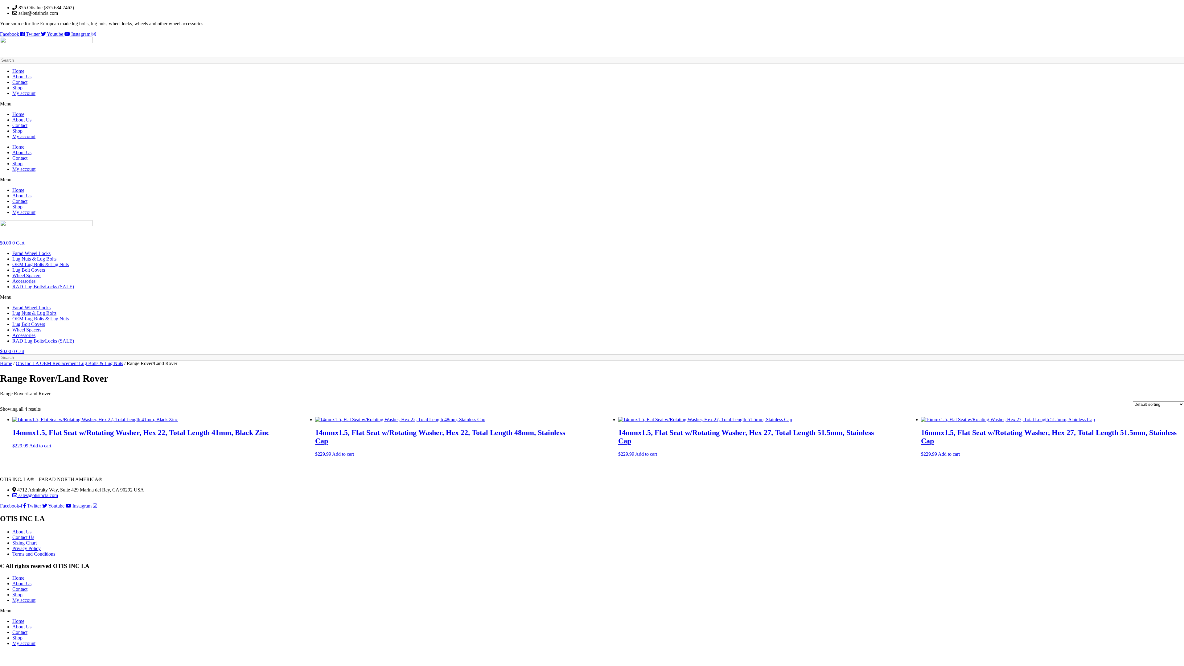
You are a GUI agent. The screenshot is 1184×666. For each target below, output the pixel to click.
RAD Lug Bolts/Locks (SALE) (43, 286)
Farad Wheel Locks (31, 253)
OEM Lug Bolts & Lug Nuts (40, 264)
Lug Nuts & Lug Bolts (34, 258)
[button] (592, 104)
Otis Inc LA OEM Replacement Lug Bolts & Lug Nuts (69, 363)
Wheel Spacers (26, 275)
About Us (21, 76)
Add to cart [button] (40, 445)
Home (18, 71)
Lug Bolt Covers (28, 270)
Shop (17, 87)
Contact (19, 82)
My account (23, 93)
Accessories (23, 281)
